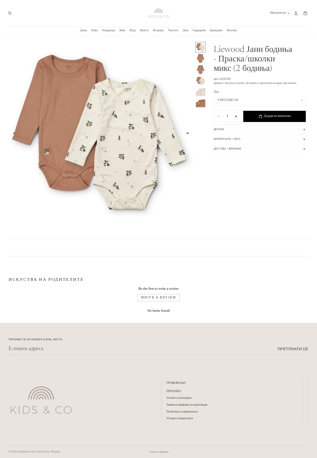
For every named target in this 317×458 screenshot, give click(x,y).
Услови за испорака (178, 398)
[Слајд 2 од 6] (200, 58)
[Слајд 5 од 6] (200, 92)
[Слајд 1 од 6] (200, 47)
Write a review (158, 297)
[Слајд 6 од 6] (200, 103)
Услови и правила (158, 452)
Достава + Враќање (227, 148)
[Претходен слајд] (13, 134)
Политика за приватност (182, 411)
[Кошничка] (305, 13)
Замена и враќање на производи (186, 404)
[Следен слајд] (188, 134)
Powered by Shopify (48, 451)
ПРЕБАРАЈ (173, 391)
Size (216, 92)
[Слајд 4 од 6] (200, 81)
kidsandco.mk (26, 451)
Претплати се (293, 348)
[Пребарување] (10, 13)
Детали (219, 129)
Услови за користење (179, 418)
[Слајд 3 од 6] (200, 69)
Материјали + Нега (227, 139)
